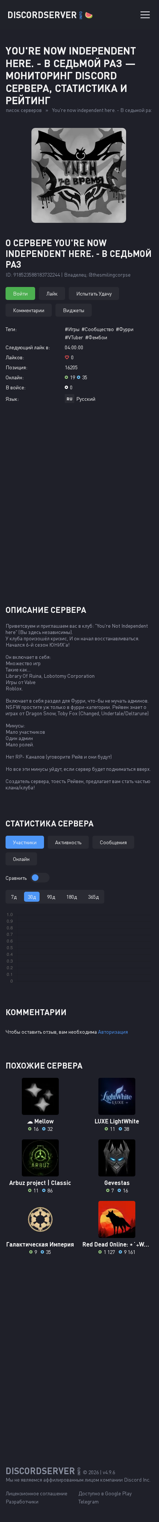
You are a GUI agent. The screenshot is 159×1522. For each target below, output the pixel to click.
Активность (68, 842)
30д (32, 897)
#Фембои (96, 337)
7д (14, 897)
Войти (20, 293)
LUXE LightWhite (117, 1121)
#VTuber (74, 337)
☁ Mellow (40, 1121)
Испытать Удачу (94, 293)
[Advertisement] (79, 507)
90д (51, 897)
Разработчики (22, 1501)
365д (93, 897)
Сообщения (113, 842)
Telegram (88, 1501)
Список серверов (22, 110)
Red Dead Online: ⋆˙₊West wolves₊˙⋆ (117, 1244)
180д (71, 897)
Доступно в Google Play (105, 1493)
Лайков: (15, 357)
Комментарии (28, 310)
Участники (25, 842)
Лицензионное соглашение (36, 1493)
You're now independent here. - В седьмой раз (102, 110)
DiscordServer (50, 14)
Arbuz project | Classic (40, 1182)
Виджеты (73, 310)
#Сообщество (97, 329)
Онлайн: (15, 377)
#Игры (72, 329)
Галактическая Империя (40, 1244)
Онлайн (21, 859)
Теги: (11, 329)
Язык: (12, 399)
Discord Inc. (137, 1479)
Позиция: (16, 367)
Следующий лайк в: (28, 347)
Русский (85, 399)
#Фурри (124, 329)
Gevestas (117, 1182)
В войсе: (16, 387)
